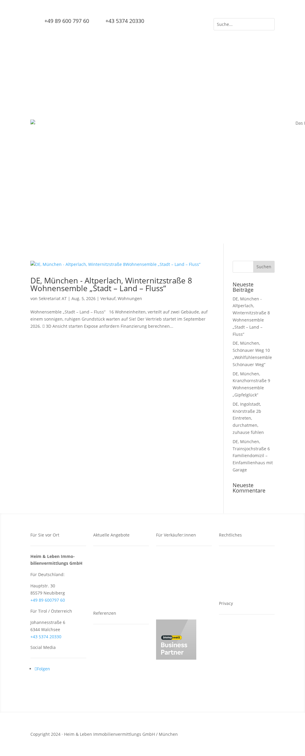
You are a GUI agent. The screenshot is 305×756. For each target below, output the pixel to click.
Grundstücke (110, 566)
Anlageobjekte (111, 654)
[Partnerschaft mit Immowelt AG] (176, 658)
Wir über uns (173, 596)
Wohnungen (130, 298)
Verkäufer (170, 556)
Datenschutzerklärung (245, 566)
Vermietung (171, 576)
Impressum (234, 576)
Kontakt (230, 556)
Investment (171, 566)
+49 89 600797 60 (47, 600)
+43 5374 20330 (45, 636)
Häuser (104, 586)
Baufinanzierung (176, 586)
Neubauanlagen (113, 635)
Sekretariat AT (53, 298)
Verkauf (108, 298)
